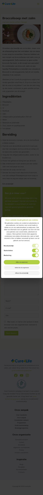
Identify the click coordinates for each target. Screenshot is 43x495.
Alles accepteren (22, 262)
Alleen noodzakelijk (21, 273)
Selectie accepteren (22, 267)
